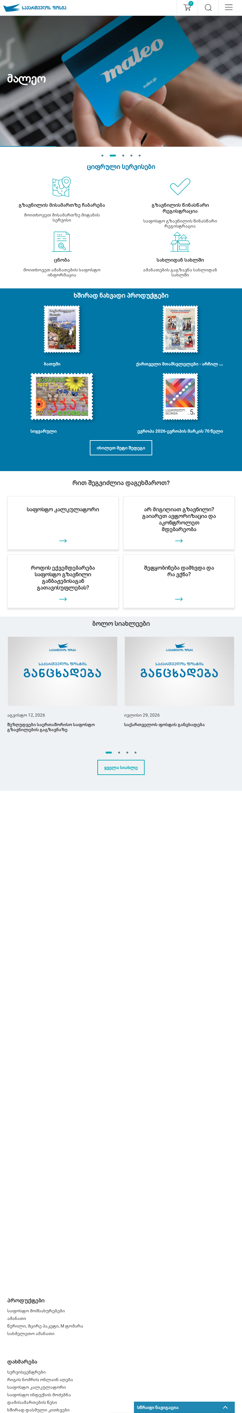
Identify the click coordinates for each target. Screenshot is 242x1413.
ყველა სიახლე (121, 767)
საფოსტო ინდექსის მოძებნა (39, 1394)
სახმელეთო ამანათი (31, 1333)
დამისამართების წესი (32, 1402)
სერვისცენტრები (26, 1372)
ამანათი (16, 1318)
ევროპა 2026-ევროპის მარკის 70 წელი (180, 431)
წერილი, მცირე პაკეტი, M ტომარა (45, 1325)
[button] (108, 752)
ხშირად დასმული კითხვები (38, 1409)
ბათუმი (52, 363)
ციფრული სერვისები (121, 166)
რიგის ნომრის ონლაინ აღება (40, 1379)
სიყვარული (44, 431)
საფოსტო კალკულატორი (36, 1387)
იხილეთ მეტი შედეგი (121, 447)
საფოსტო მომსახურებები (36, 1310)
